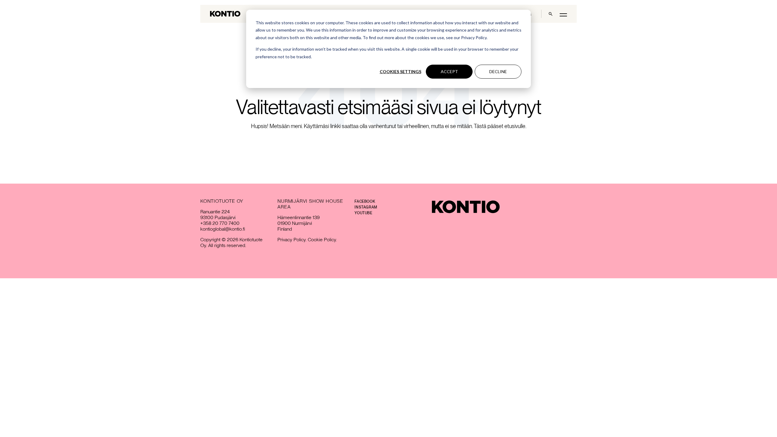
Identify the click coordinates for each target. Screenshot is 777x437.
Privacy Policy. (292, 239)
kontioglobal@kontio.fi (222, 229)
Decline (498, 71)
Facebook (365, 201)
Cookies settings (400, 71)
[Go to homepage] (225, 14)
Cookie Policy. (322, 239)
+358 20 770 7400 (219, 223)
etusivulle (514, 126)
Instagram (366, 207)
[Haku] (550, 14)
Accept (449, 71)
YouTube (363, 213)
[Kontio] (466, 206)
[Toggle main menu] (563, 14)
